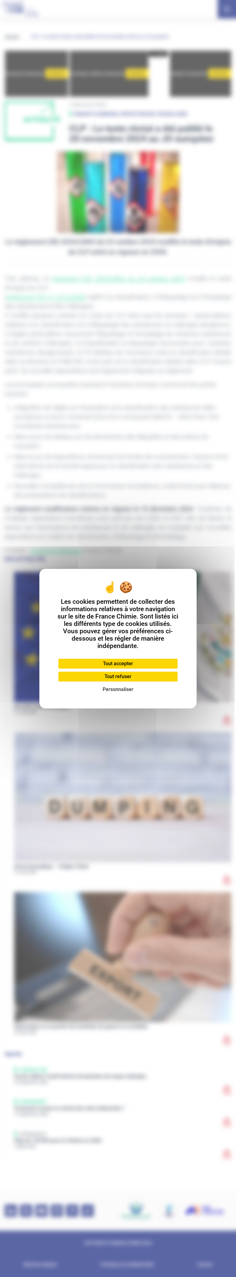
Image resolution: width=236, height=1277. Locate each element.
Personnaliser (118, 689)
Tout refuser (118, 676)
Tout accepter (118, 663)
